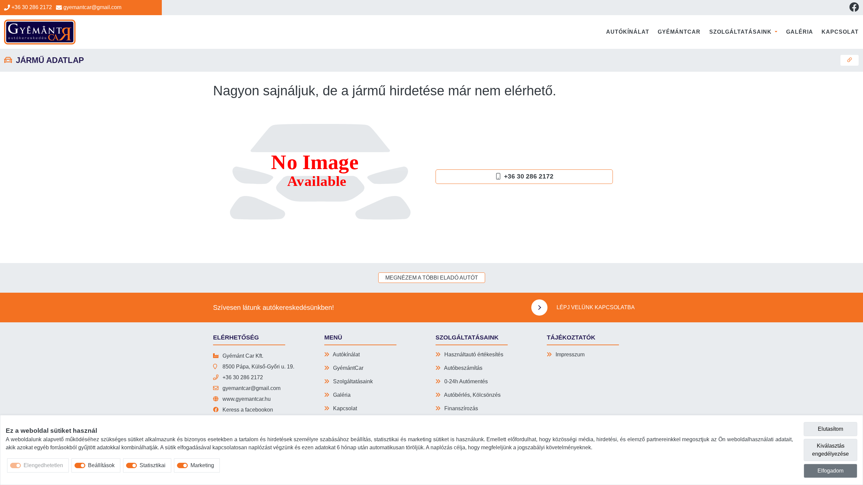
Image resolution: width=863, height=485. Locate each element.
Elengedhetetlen (43, 465)
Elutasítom (830, 429)
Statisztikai (153, 465)
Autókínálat (627, 32)
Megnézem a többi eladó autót (431, 278)
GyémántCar (679, 32)
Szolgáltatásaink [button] (741, 32)
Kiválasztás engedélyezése (830, 450)
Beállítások (101, 465)
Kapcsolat (840, 32)
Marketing (202, 465)
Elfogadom (830, 471)
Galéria (799, 32)
